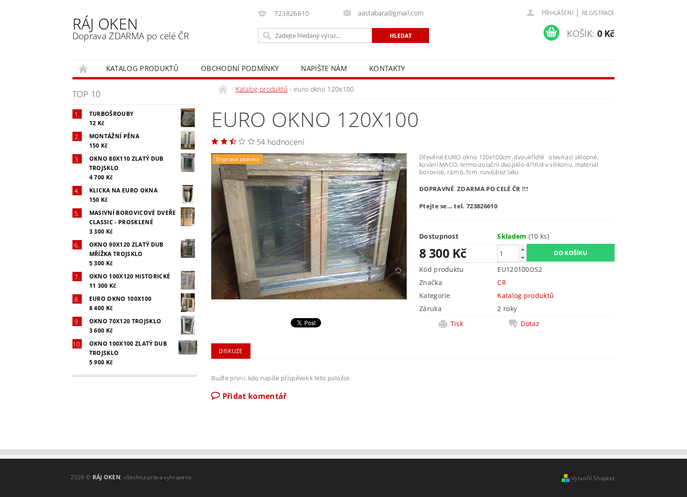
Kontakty (387, 68)
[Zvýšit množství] (522, 249)
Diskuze (231, 351)
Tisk (457, 324)
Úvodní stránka (83, 68)
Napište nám (324, 68)
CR (501, 282)
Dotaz (530, 324)
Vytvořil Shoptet (593, 478)
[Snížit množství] (522, 257)
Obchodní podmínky (240, 68)
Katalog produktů (142, 68)
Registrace (598, 13)
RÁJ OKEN (130, 28)
